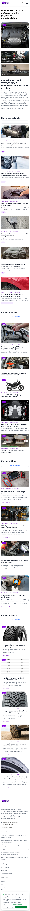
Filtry (3, 151)
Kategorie (4, 878)
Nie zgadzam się (9, 907)
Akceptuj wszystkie (21, 907)
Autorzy (4, 864)
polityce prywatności (17, 904)
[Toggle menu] (27, 3)
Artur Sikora (4, 371)
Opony (3, 181)
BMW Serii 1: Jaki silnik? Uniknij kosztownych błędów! (15, 850)
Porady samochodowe (7, 52)
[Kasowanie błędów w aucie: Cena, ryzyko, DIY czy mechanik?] (15, 57)
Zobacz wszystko (15, 122)
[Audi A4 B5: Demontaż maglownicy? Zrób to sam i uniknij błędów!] (15, 70)
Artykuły (4, 832)
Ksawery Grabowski (6, 171)
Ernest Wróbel (4, 140)
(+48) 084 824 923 (8, 825)
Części (3, 65)
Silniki (4, 24)
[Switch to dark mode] (23, 2)
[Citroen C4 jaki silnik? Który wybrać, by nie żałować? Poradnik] (15, 35)
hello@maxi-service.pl (8, 827)
